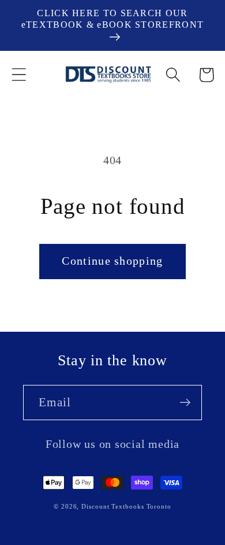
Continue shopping (112, 261)
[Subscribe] (184, 402)
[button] (18, 74)
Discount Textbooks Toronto (126, 506)
